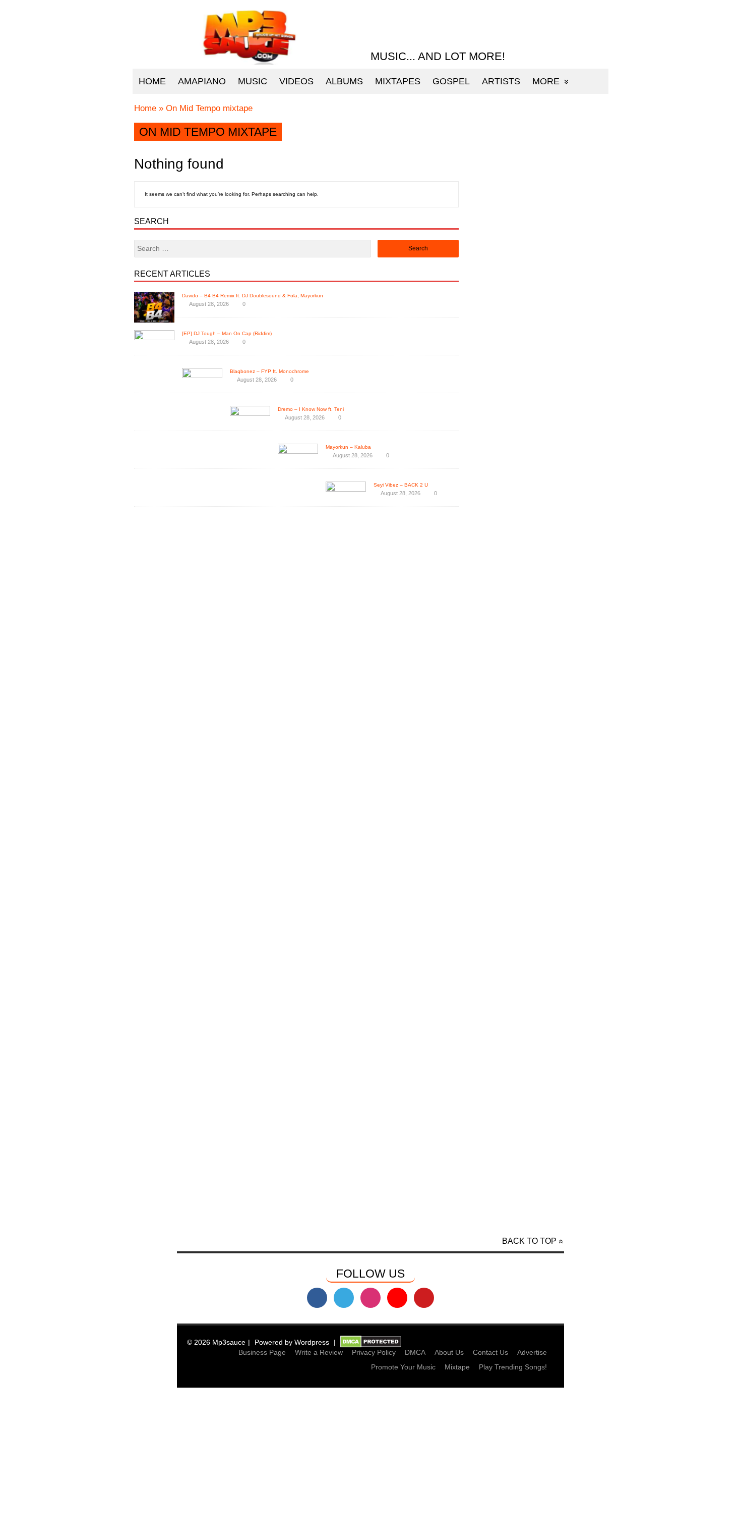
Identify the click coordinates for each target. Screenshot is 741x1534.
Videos (296, 81)
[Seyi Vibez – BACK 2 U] (346, 1236)
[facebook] (317, 1298)
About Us (449, 1352)
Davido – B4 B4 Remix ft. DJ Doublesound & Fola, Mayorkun (252, 295)
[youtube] (397, 1298)
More (546, 81)
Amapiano (202, 81)
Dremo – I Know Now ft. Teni (311, 409)
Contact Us (490, 1352)
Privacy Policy (374, 1352)
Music (252, 81)
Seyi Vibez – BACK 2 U (401, 485)
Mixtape (457, 1367)
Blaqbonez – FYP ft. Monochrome (269, 371)
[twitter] (344, 1298)
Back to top (529, 1241)
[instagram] (370, 1298)
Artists (501, 81)
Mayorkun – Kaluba (348, 447)
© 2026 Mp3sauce (216, 1342)
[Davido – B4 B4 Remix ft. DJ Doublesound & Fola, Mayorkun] (154, 320)
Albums (344, 81)
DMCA (415, 1352)
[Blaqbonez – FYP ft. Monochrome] (202, 1122)
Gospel (451, 81)
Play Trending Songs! (513, 1367)
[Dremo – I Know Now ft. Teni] (250, 1160)
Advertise (532, 1352)
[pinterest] (424, 1298)
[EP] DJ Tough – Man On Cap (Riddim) (227, 333)
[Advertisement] (370, 1462)
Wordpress (311, 1342)
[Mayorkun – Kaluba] (298, 1198)
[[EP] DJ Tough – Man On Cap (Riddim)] (154, 1084)
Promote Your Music (403, 1367)
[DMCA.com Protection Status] (370, 1342)
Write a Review (319, 1352)
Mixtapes (397, 81)
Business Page (262, 1352)
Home (152, 81)
